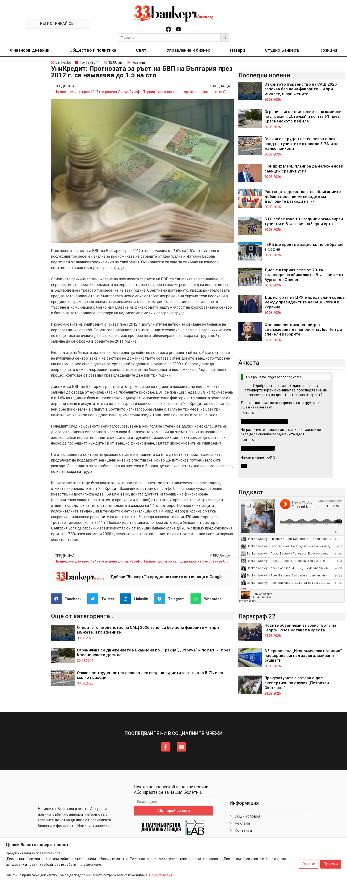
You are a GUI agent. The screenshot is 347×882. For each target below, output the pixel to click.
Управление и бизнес (188, 50)
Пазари (237, 50)
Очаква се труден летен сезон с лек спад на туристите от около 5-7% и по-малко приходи (302, 143)
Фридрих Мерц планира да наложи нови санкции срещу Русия (303, 168)
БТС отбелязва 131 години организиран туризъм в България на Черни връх (303, 221)
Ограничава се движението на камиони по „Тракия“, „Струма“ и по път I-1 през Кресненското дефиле (303, 116)
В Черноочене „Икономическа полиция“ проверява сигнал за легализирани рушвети (303, 655)
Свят (141, 50)
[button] (68, 598)
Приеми (330, 864)
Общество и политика (92, 50)
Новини (138, 62)
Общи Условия (160, 875)
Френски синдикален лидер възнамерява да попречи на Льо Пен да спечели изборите (303, 329)
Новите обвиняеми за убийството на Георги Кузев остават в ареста (300, 627)
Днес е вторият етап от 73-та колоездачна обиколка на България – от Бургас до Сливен (304, 275)
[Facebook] (169, 29)
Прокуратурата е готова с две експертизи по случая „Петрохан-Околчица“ (297, 683)
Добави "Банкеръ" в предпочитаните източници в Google (166, 576)
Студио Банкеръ (282, 50)
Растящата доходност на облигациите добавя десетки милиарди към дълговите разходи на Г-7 (302, 196)
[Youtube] (178, 29)
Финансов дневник (29, 50)
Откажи (308, 864)
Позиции (328, 50)
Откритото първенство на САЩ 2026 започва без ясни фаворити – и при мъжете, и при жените (300, 89)
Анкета (248, 362)
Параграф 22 (256, 616)
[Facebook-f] (165, 746)
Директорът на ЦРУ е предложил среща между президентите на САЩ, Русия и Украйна (304, 302)
